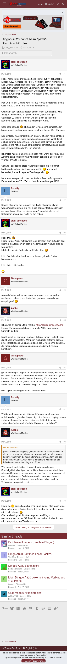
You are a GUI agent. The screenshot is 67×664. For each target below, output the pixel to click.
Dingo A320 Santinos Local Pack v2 (30, 554)
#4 (65, 290)
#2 (65, 200)
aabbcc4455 (13, 596)
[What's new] (58, 4)
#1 (65, 74)
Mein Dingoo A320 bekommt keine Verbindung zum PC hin (36, 579)
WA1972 (11, 545)
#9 (65, 501)
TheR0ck (12, 557)
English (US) (31, 648)
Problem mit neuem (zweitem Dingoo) (31, 542)
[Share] (60, 74)
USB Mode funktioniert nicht (25, 593)
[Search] (63, 4)
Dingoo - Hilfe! (22, 545)
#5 (65, 320)
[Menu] (4, 4)
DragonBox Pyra (12, 648)
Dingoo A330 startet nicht (23, 566)
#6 (65, 367)
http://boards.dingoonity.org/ (50, 324)
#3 (65, 232)
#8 (65, 441)
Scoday (11, 584)
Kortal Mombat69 (15, 568)
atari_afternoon (11, 47)
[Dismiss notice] (62, 13)
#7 (65, 409)
